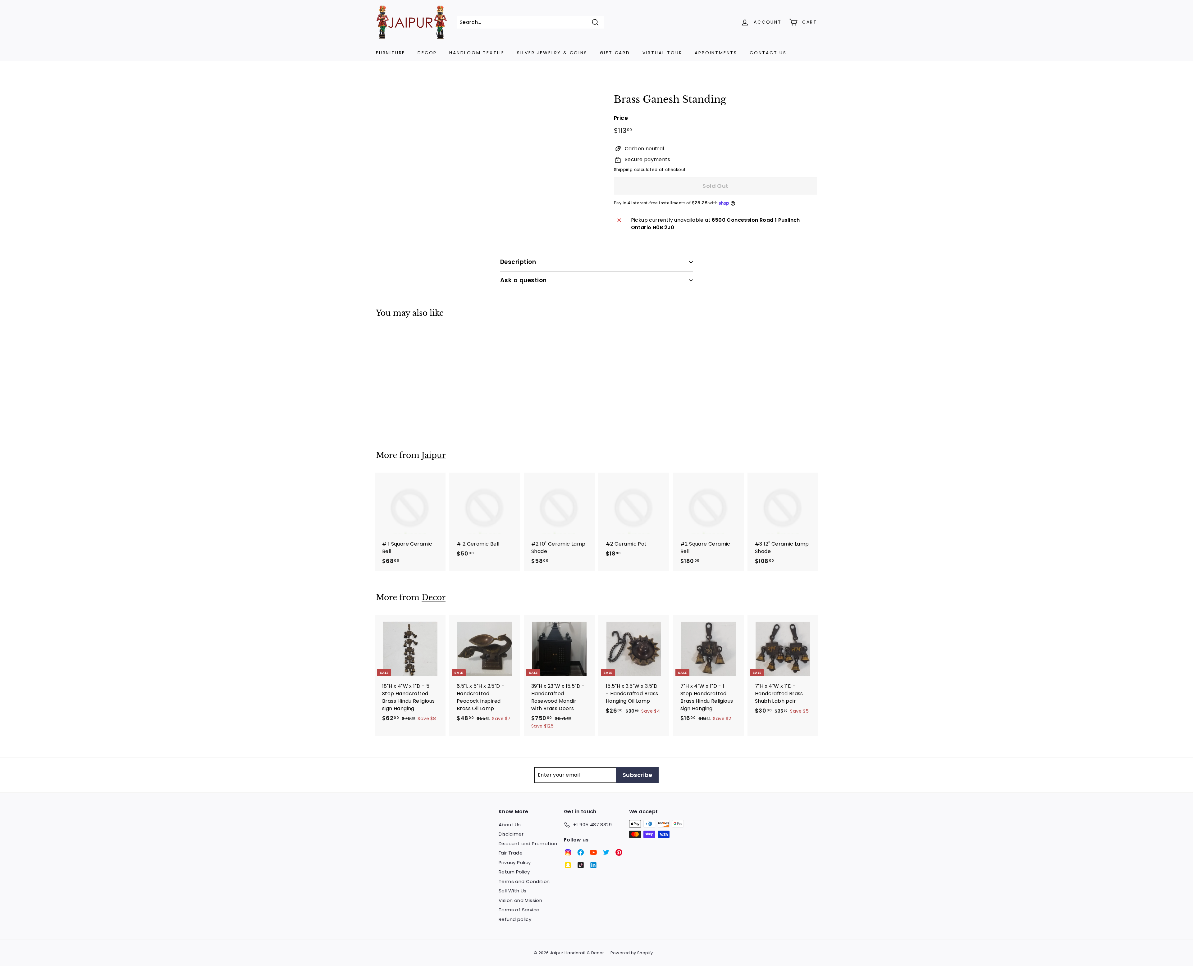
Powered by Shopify (631, 953)
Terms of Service (519, 909)
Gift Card (615, 53)
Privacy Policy (515, 862)
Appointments (716, 53)
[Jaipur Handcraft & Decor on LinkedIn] (593, 865)
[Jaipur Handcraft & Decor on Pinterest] (619, 852)
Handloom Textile (477, 53)
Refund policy (515, 919)
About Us (510, 824)
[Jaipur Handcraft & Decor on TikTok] (581, 865)
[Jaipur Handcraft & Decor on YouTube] (593, 852)
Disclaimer (511, 834)
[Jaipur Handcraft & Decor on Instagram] (568, 852)
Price (621, 118)
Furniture (390, 53)
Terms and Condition (524, 881)
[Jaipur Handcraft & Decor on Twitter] (606, 852)
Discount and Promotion (528, 843)
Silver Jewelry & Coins (552, 53)
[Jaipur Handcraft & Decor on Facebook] (581, 852)
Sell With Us (513, 890)
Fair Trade (511, 853)
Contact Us (768, 53)
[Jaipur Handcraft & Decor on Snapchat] (568, 865)
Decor (427, 53)
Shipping (623, 170)
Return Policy (514, 871)
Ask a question (523, 280)
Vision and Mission (520, 900)
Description (518, 262)
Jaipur (434, 455)
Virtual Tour (662, 53)
